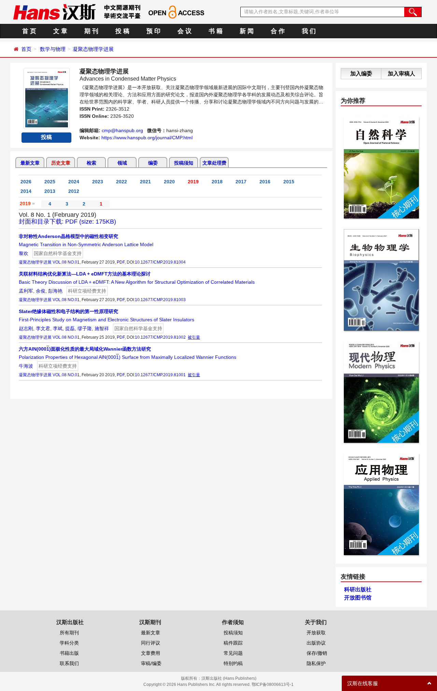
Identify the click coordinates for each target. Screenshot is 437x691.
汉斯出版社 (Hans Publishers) (228, 678)
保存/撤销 (317, 653)
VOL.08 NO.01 (66, 262)
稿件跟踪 (233, 643)
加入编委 (361, 73)
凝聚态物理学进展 (93, 49)
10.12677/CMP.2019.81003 (160, 299)
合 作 (278, 31)
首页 (26, 49)
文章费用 (150, 653)
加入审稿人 (401, 73)
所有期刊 (69, 632)
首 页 (29, 31)
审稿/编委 (151, 663)
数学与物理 (53, 49)
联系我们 (69, 663)
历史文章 (60, 163)
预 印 (153, 31)
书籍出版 (69, 653)
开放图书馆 (357, 598)
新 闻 (247, 31)
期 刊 (91, 31)
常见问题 (233, 653)
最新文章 (30, 163)
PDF (121, 262)
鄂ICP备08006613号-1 (273, 684)
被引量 (194, 337)
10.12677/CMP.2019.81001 (160, 374)
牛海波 (26, 366)
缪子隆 (84, 328)
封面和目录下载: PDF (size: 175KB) (67, 221)
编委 (153, 163)
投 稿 (122, 31)
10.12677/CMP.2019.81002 (160, 337)
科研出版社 (357, 589)
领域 (122, 163)
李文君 (43, 328)
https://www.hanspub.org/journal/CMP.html (147, 137)
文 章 (60, 31)
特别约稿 (233, 663)
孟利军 (26, 291)
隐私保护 (316, 663)
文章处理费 (214, 163)
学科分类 (69, 643)
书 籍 (216, 31)
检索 (91, 163)
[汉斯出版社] (54, 11)
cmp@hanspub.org (122, 130)
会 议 (185, 31)
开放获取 (316, 632)
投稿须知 (183, 163)
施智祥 (102, 328)
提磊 (70, 328)
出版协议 (316, 643)
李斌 (57, 328)
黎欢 (23, 253)
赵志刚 (26, 328)
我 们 (309, 31)
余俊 (40, 291)
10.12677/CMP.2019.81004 (160, 262)
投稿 (46, 137)
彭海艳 (55, 291)
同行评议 (150, 643)
